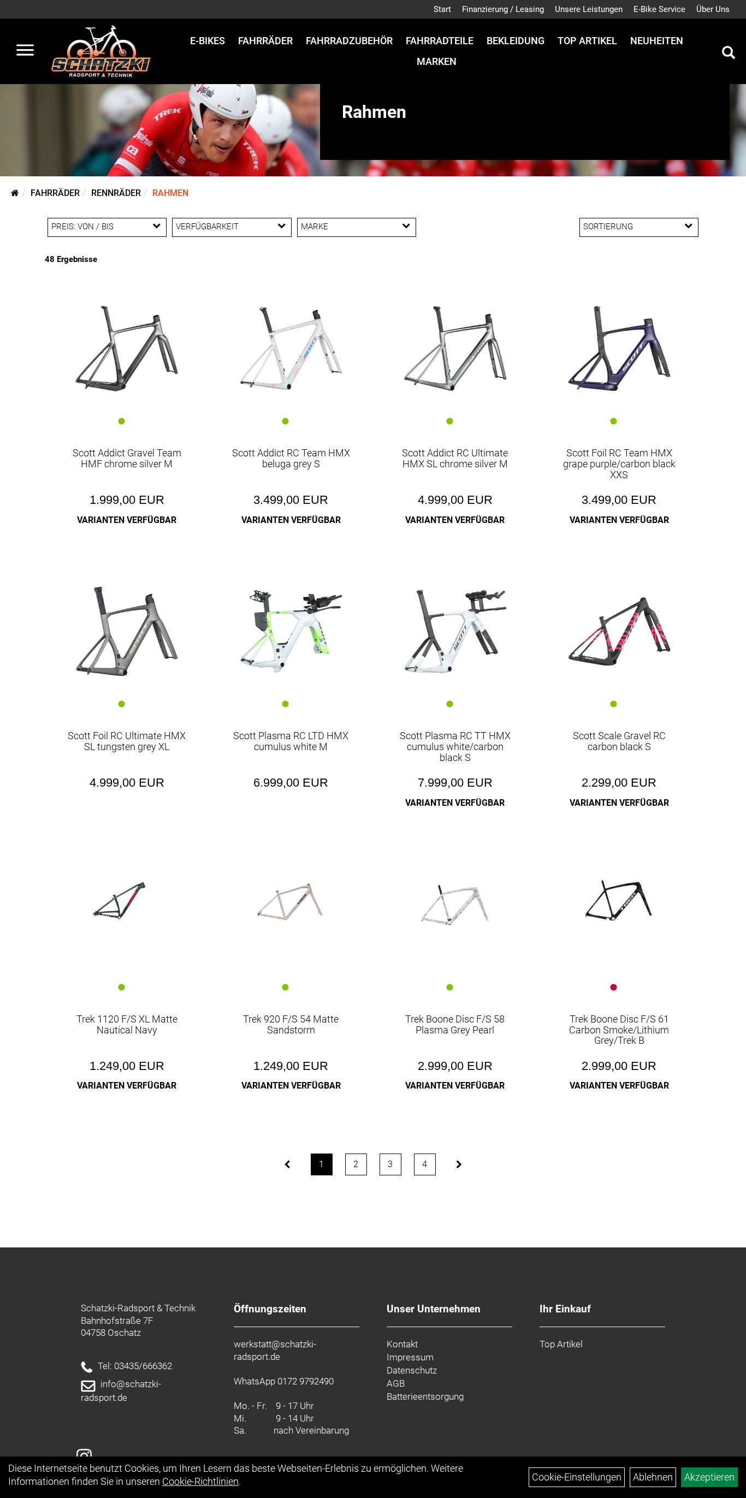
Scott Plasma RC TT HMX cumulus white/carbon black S (455, 746)
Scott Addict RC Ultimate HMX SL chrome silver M (455, 458)
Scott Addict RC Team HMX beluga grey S (291, 458)
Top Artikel (587, 40)
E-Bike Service (659, 9)
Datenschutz (412, 1370)
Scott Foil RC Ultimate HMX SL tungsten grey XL (127, 741)
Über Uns (713, 9)
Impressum (410, 1357)
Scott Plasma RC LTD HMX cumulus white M (290, 741)
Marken (437, 61)
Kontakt (402, 1344)
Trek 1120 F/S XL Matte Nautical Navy (126, 1024)
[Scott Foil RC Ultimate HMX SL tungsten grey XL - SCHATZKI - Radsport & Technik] (127, 631)
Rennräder (116, 193)
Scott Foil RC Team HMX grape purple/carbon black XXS (619, 463)
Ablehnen (653, 1477)
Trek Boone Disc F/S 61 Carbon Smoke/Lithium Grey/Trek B (619, 1030)
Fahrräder (265, 40)
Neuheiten (656, 40)
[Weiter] (459, 1164)
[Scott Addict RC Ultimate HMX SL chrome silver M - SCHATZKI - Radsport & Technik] (455, 348)
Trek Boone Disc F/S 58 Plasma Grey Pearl (455, 1024)
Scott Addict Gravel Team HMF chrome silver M (127, 458)
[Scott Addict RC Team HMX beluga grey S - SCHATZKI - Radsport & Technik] (291, 348)
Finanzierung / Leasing (503, 9)
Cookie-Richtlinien (200, 1481)
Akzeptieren (709, 1477)
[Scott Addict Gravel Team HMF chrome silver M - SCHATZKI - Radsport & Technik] (127, 348)
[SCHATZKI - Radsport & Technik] (100, 51)
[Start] (15, 193)
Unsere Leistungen (589, 9)
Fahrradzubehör (349, 40)
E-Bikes (207, 40)
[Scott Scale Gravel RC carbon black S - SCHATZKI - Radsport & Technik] (619, 631)
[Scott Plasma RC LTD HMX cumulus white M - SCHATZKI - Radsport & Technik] (291, 631)
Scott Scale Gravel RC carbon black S (619, 741)
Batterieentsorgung (425, 1396)
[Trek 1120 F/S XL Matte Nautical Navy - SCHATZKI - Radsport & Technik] (127, 899)
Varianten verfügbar (126, 520)
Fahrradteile (439, 40)
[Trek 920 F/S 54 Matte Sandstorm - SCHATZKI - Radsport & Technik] (291, 899)
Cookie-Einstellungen (576, 1477)
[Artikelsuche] (728, 54)
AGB (396, 1383)
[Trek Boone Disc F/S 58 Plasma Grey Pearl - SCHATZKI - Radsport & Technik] (455, 901)
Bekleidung (515, 40)
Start (442, 9)
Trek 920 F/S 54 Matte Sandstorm (291, 1024)
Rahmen (170, 193)
